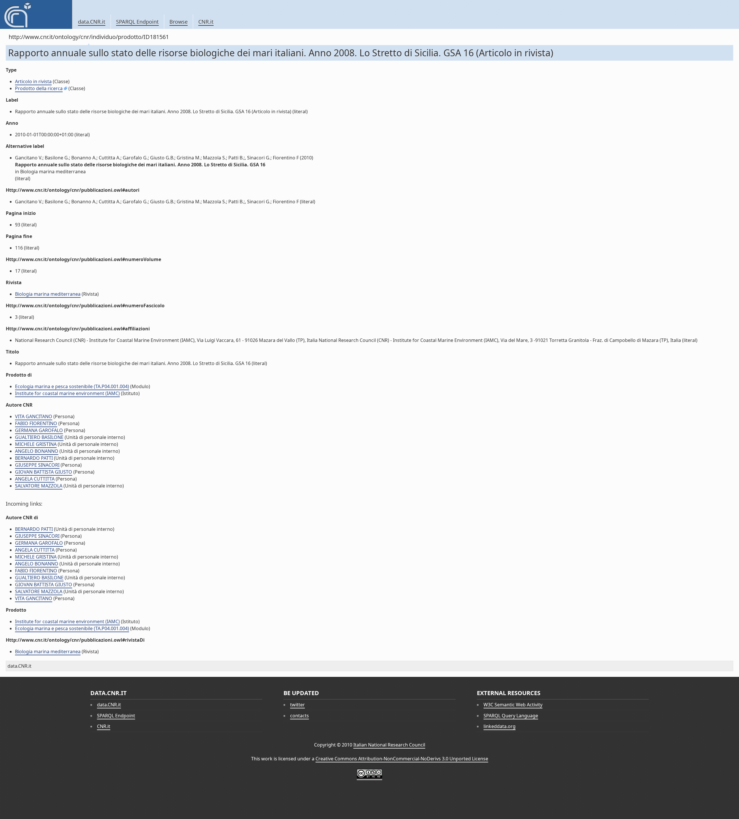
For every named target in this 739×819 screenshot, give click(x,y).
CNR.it (206, 21)
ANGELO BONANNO (36, 451)
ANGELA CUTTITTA (35, 479)
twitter (297, 704)
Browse (178, 21)
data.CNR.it (91, 21)
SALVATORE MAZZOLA (38, 486)
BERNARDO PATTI (34, 458)
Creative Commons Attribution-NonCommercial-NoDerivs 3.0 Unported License (402, 758)
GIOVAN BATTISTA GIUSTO (43, 472)
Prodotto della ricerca (39, 88)
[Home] (36, 14)
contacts (299, 715)
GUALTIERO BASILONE (39, 437)
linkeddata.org (500, 726)
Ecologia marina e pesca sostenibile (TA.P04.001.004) (72, 386)
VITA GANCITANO (33, 416)
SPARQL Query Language (511, 715)
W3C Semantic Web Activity (513, 704)
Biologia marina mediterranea (48, 294)
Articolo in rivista (33, 81)
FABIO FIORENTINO (36, 423)
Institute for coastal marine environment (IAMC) (67, 393)
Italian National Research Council (389, 745)
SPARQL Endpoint (137, 21)
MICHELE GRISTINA (36, 444)
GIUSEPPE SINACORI (37, 465)
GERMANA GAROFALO (39, 430)
